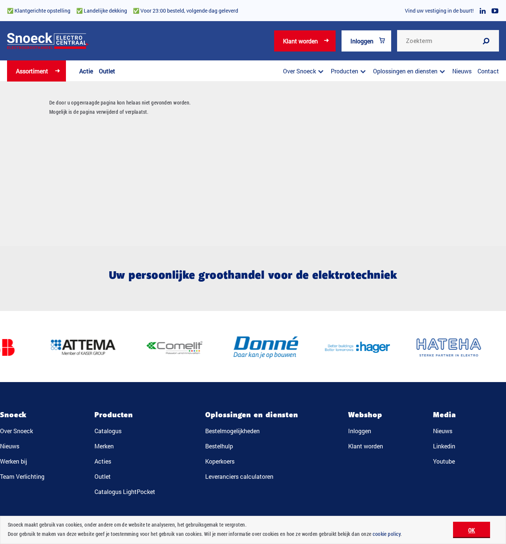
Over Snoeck (299, 71)
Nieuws (462, 71)
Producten (344, 71)
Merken (104, 446)
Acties (102, 461)
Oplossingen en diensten (405, 71)
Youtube (444, 461)
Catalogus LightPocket (124, 491)
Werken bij (13, 461)
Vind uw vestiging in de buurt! (439, 10)
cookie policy (386, 533)
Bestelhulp (219, 446)
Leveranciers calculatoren (239, 476)
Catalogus (107, 431)
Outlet (107, 71)
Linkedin (444, 446)
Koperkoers (219, 461)
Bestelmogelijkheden (232, 431)
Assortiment (32, 71)
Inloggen (361, 41)
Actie (86, 71)
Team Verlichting (22, 476)
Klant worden (300, 41)
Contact (488, 71)
